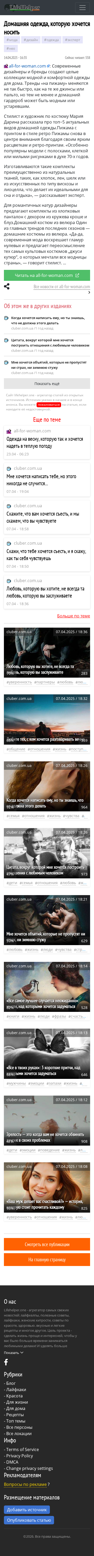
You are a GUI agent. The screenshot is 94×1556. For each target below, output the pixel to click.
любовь (66, 681)
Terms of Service (22, 1449)
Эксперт (74, 39)
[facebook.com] (6, 1363)
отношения (40, 748)
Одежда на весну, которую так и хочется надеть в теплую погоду (45, 442)
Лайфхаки (16, 1389)
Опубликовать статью (29, 1520)
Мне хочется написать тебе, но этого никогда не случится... (41, 480)
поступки (79, 748)
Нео (12, 48)
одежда (53, 39)
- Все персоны (18, 1427)
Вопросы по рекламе (25, 1484)
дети (13, 882)
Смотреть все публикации (47, 1244)
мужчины (17, 1083)
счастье (78, 1016)
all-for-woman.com (32, 431)
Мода (13, 39)
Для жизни (17, 1402)
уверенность (20, 681)
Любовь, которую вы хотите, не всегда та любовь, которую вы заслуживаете (45, 592)
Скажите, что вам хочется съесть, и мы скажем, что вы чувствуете (43, 517)
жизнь (60, 748)
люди (82, 681)
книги (14, 1016)
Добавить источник (27, 1510)
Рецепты (15, 1415)
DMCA (12, 1462)
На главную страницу (47, 1259)
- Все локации (18, 1433)
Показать (11, 1352)
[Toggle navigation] (82, 7)
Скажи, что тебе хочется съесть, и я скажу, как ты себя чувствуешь (46, 555)
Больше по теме (73, 616)
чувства (72, 815)
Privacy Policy (19, 1456)
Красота (14, 1396)
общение (17, 748)
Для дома (15, 1408)
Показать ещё (47, 383)
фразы (60, 1016)
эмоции (37, 1083)
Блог (11, 1383)
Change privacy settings (29, 1468)
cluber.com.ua (28, 468)
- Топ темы (14, 1421)
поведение (50, 1149)
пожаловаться (49, 404)
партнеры (46, 681)
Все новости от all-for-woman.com (62, 286)
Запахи (55, 1083)
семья (14, 815)
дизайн (32, 39)
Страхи (82, 949)
